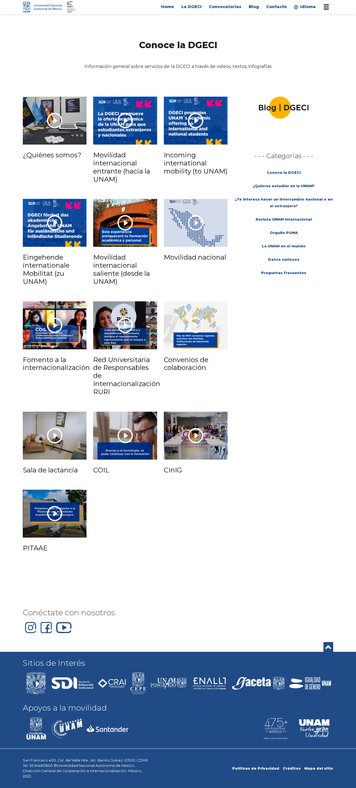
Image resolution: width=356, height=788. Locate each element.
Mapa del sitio (318, 768)
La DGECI (191, 6)
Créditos (292, 768)
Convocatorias (225, 6)
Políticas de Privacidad (255, 768)
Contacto (276, 6)
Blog (254, 6)
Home (167, 6)
